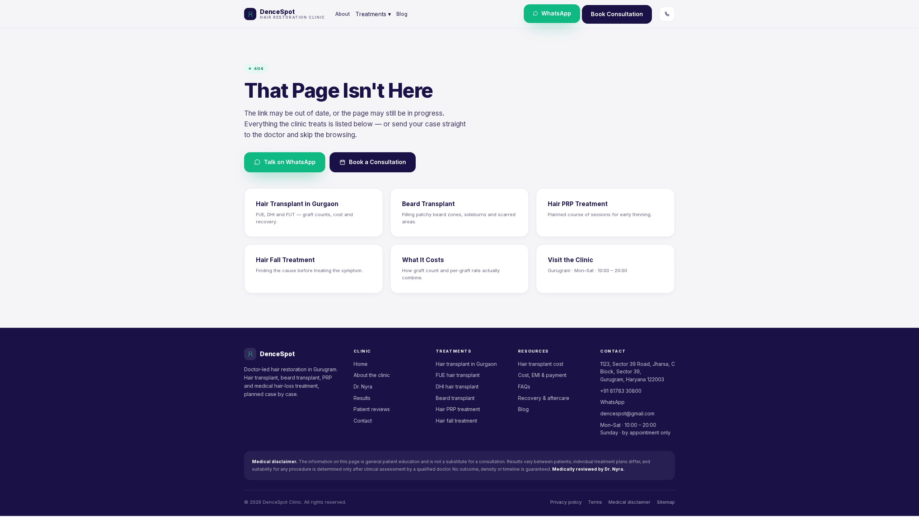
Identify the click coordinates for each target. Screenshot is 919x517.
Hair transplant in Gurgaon (466, 364)
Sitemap (666, 502)
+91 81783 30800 (621, 391)
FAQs (524, 386)
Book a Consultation (377, 162)
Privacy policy (566, 502)
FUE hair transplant (458, 375)
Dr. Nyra (363, 386)
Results (362, 398)
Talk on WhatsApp (290, 162)
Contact (363, 421)
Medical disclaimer (629, 502)
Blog (401, 14)
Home (361, 364)
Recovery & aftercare (543, 398)
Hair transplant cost (540, 364)
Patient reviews (372, 409)
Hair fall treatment (456, 421)
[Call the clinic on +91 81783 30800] (667, 14)
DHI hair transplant (457, 386)
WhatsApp (556, 13)
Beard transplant (455, 398)
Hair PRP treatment (458, 409)
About (342, 14)
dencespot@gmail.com (627, 413)
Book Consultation (617, 14)
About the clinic (372, 375)
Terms (595, 502)
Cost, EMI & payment (542, 375)
